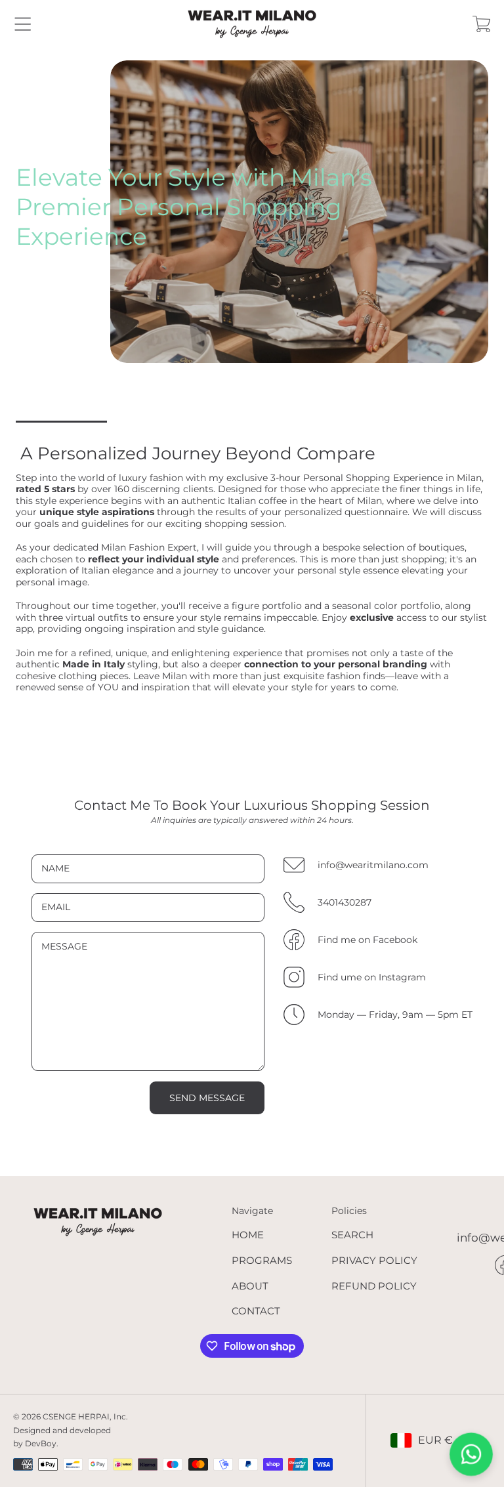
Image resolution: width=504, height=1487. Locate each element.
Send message (207, 1098)
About (250, 1286)
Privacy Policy (374, 1260)
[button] (23, 23)
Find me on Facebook (367, 940)
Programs (262, 1260)
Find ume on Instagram (372, 977)
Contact (256, 1311)
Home (248, 1234)
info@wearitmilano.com (373, 865)
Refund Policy (374, 1286)
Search (352, 1234)
